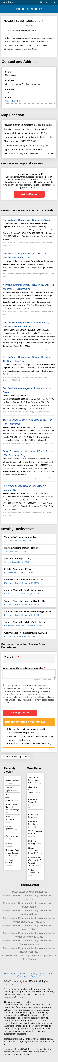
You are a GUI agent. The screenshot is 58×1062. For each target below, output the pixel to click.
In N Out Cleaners (9, 862)
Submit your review (20, 712)
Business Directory (29, 8)
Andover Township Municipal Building (28, 611)
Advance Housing (17, 558)
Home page (9, 973)
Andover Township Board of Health (26, 601)
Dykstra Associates (18, 569)
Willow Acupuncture (33, 872)
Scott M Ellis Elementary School (34, 780)
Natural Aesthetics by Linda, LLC (35, 850)
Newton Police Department (16, 756)
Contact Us (36, 976)
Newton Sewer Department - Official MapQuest (26, 220)
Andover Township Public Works (25, 622)
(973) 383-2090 (12, 101)
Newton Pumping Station (21, 548)
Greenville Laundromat (33, 824)
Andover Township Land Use (23, 590)
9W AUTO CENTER (11, 829)
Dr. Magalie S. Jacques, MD (11, 819)
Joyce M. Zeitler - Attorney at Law (35, 814)
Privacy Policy (37, 973)
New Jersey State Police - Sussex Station (12, 853)
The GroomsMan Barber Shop (35, 833)
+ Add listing (8, 2)
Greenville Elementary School (34, 790)
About (22, 973)
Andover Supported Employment (25, 632)
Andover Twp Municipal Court (24, 579)
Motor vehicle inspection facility (24, 537)
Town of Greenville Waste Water (35, 802)
